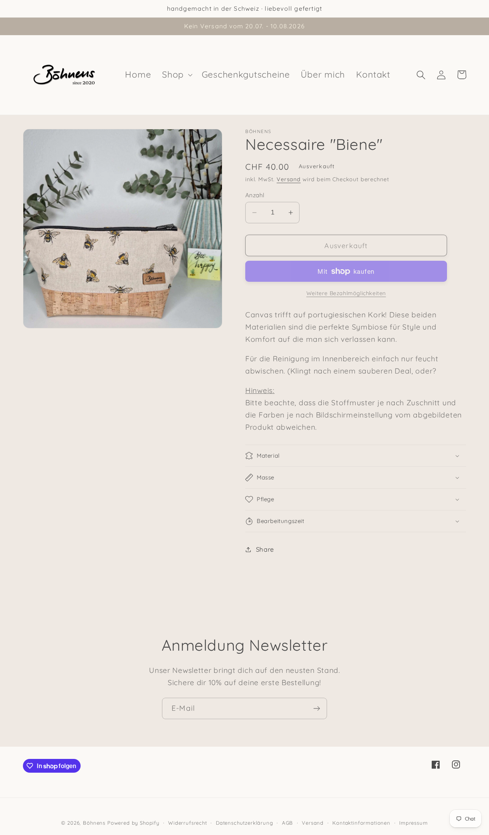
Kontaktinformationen (361, 823)
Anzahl (255, 195)
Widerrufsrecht (187, 823)
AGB (287, 823)
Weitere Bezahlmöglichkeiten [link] (346, 293)
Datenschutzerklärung (244, 823)
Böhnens (94, 823)
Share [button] (265, 549)
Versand (289, 179)
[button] (176, 75)
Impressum (413, 823)
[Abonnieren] (316, 708)
